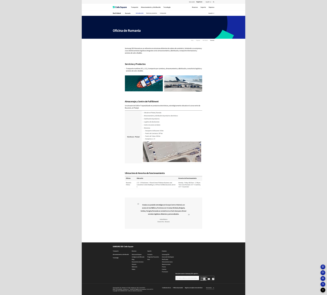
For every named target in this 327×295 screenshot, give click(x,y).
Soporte (203, 7)
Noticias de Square (136, 254)
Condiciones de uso (166, 287)
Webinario (134, 267)
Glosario (134, 264)
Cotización (163, 13)
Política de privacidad (178, 287)
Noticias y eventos (151, 13)
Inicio (192, 40)
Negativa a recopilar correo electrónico (194, 287)
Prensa (164, 267)
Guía (148, 259)
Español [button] (207, 2)
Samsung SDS (165, 254)
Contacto (149, 254)
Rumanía (127, 13)
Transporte (134, 7)
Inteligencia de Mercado (138, 257)
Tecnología (166, 7)
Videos (133, 269)
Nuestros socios (166, 264)
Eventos (164, 269)
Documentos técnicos (137, 262)
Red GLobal (165, 259)
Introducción (139, 13)
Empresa (211, 7)
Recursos (195, 7)
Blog (133, 259)
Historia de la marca (167, 262)
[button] (120, 7)
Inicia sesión (192, 2)
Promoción (165, 272)
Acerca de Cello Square (168, 257)
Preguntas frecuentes (153, 257)
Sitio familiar (209, 287)
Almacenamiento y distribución (151, 7)
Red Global (117, 13)
